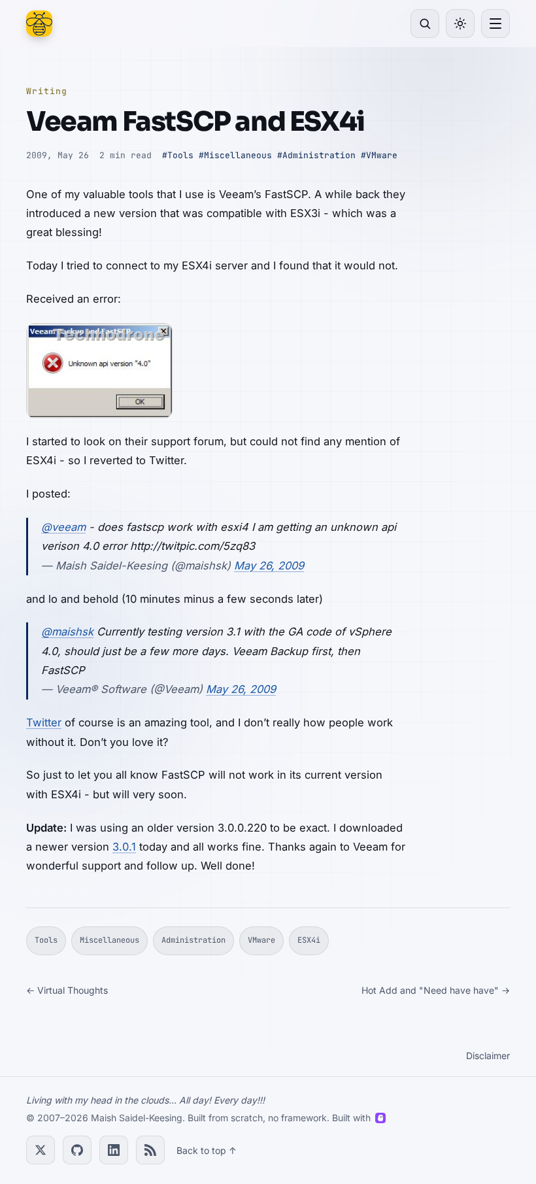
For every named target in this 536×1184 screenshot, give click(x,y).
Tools (46, 940)
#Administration (316, 155)
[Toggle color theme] (460, 23)
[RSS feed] (150, 1150)
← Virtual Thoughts (67, 990)
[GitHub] (77, 1150)
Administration (193, 940)
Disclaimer (488, 1055)
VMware (261, 940)
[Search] (424, 23)
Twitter (43, 722)
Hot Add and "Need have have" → (435, 990)
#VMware (379, 155)
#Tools (177, 155)
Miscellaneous (109, 940)
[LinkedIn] (113, 1150)
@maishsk (67, 631)
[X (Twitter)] (40, 1150)
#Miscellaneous (235, 155)
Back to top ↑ (206, 1150)
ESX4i (308, 940)
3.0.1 (124, 846)
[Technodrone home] (39, 23)
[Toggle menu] (495, 23)
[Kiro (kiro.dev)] (380, 1118)
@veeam (63, 526)
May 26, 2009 (269, 565)
